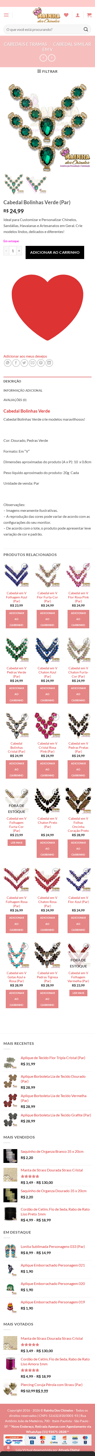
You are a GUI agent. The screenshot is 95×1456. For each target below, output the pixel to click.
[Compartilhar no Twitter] (24, 363)
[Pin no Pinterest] (41, 363)
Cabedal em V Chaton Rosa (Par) (47, 902)
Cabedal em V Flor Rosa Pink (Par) (78, 597)
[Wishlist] (66, 15)
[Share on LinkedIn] (49, 363)
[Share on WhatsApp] (8, 363)
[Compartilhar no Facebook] (16, 363)
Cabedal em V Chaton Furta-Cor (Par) (78, 672)
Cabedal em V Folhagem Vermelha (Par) (78, 977)
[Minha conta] (77, 15)
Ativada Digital (69, 1450)
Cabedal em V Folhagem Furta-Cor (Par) (17, 825)
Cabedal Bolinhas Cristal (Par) (16, 747)
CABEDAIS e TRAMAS (25, 44)
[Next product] (43, 57)
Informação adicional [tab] (22, 390)
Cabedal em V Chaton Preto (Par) (47, 822)
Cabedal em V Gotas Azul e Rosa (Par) (17, 977)
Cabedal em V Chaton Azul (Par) (47, 672)
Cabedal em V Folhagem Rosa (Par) (16, 902)
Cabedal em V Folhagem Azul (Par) (16, 597)
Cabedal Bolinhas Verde (26, 411)
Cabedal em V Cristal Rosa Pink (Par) (47, 747)
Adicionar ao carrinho (55, 252)
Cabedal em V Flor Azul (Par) (78, 900)
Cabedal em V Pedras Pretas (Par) (78, 747)
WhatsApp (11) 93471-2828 (46, 1432)
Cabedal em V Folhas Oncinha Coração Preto (78, 825)
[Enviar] (86, 29)
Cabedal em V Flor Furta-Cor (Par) (47, 597)
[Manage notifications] (8, 1447)
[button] (6, 14)
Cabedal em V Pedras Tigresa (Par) (47, 977)
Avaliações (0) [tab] (15, 400)
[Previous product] (51, 57)
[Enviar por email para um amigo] (32, 363)
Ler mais (17, 842)
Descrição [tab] (12, 381)
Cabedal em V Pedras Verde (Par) (17, 672)
